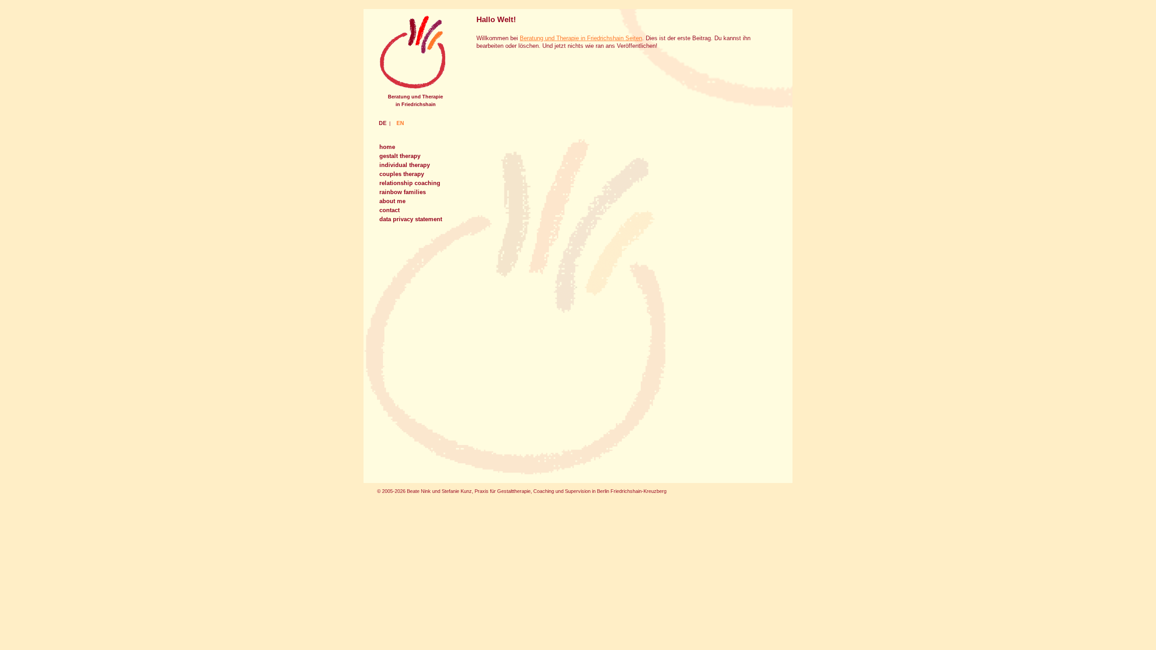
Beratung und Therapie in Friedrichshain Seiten (581, 38)
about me (392, 201)
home (387, 147)
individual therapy (404, 165)
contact (389, 210)
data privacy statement (410, 219)
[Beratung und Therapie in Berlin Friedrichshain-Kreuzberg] (412, 89)
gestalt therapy (399, 156)
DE (383, 123)
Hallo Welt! (496, 19)
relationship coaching (409, 183)
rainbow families (402, 192)
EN (400, 123)
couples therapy (401, 174)
